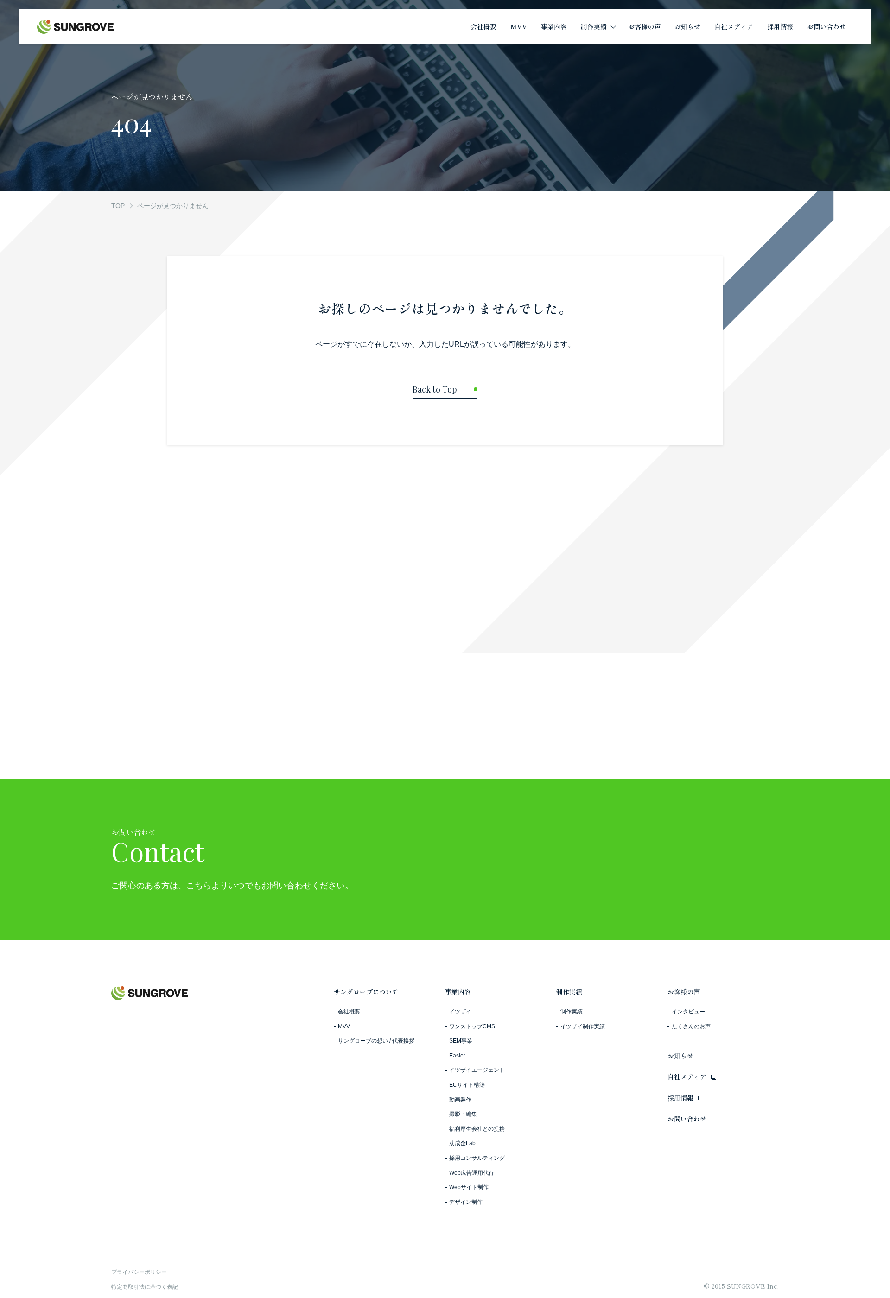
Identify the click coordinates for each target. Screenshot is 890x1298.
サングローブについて (366, 991)
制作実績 (569, 991)
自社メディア (687, 1076)
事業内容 (458, 991)
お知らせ (680, 1055)
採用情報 (680, 1097)
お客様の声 (684, 991)
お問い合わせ (687, 1118)
